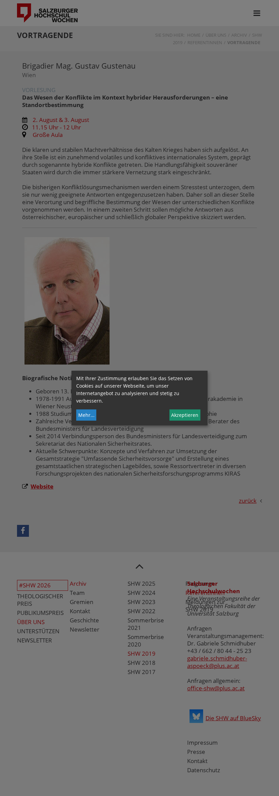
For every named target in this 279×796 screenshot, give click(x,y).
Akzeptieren (184, 415)
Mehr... (86, 415)
